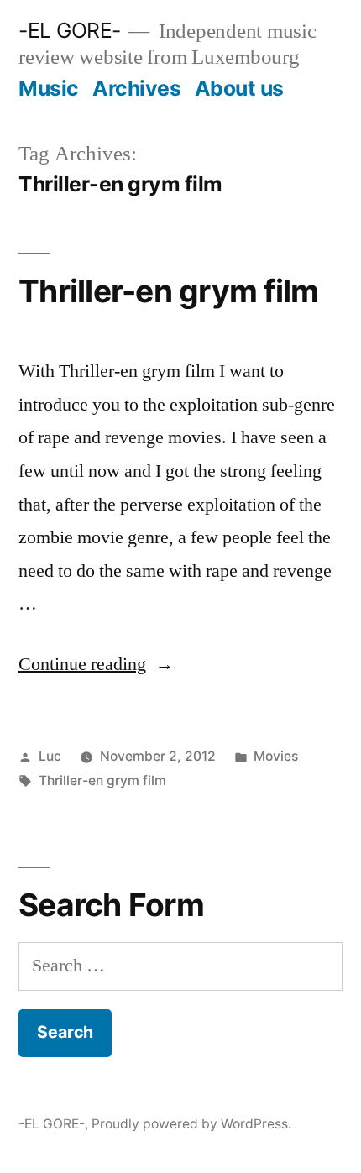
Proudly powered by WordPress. (191, 1124)
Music (48, 88)
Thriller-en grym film (168, 291)
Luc (50, 756)
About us (239, 88)
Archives (136, 88)
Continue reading (96, 664)
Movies (276, 756)
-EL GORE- (69, 30)
